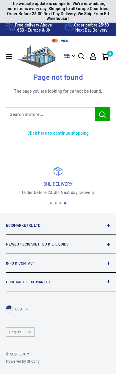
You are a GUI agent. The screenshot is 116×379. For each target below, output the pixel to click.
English (15, 332)
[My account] (93, 56)
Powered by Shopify (23, 361)
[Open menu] (9, 56)
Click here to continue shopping (58, 133)
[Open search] (81, 56)
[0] (105, 56)
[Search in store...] (102, 114)
